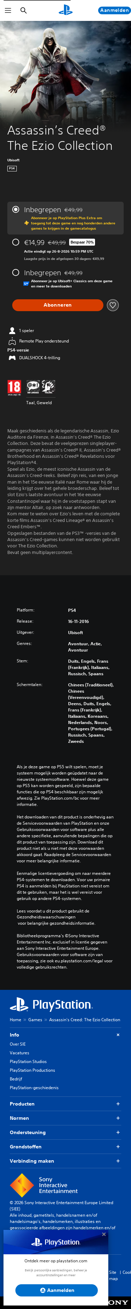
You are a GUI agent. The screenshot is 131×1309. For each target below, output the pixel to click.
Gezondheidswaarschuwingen (46, 917)
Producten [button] (22, 1104)
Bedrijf (16, 1079)
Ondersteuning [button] (28, 1132)
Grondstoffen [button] (26, 1147)
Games (35, 1020)
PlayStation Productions (32, 1070)
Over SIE (18, 1044)
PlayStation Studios (28, 1061)
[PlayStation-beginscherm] (65, 10)
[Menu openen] (8, 10)
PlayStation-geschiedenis (34, 1088)
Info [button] (14, 1035)
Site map (113, 1275)
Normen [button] (19, 1118)
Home (15, 1020)
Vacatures (19, 1053)
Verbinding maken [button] (32, 1161)
